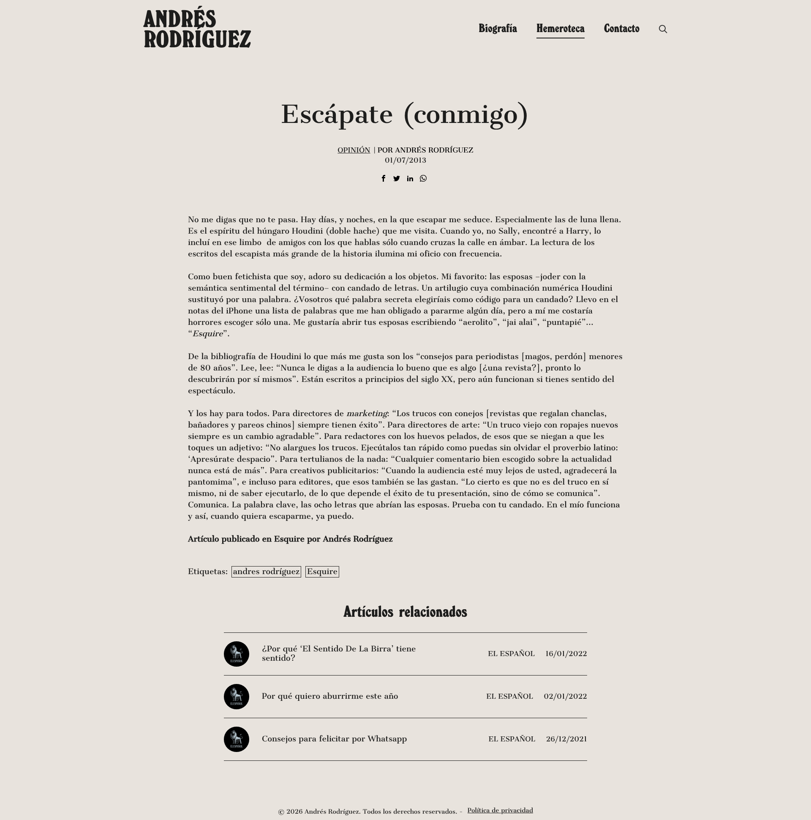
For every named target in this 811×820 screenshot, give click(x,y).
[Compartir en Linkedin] (410, 179)
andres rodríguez (266, 572)
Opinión (353, 150)
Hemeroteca (560, 28)
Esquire (322, 572)
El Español (512, 653)
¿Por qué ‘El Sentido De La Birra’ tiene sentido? (339, 653)
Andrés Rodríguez (197, 28)
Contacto (622, 28)
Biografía (498, 28)
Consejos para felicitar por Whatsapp (334, 739)
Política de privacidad (500, 811)
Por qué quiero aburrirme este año (330, 696)
